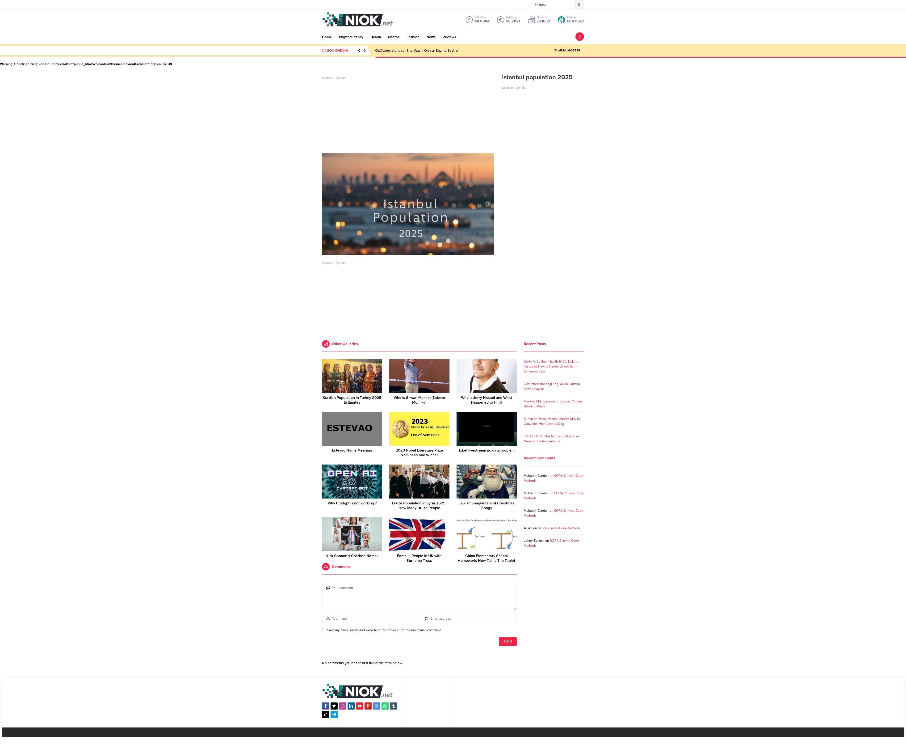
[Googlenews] (376, 706)
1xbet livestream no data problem (487, 450)
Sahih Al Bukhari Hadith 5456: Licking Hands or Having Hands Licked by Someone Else (551, 366)
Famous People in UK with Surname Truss (419, 558)
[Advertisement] (408, 115)
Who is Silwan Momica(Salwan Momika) (419, 400)
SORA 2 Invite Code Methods (559, 528)
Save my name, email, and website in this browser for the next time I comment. (384, 630)
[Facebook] (325, 706)
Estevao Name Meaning (352, 450)
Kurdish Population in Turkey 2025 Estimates (352, 400)
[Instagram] (342, 706)
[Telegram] (334, 714)
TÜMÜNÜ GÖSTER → (569, 50)
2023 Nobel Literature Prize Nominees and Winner (419, 452)
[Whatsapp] (385, 706)
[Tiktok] (325, 714)
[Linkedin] (351, 706)
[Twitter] (334, 706)
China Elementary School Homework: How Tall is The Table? (486, 558)
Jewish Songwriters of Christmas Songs (486, 505)
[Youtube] (359, 706)
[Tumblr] (393, 706)
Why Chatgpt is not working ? (352, 503)
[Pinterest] (368, 706)
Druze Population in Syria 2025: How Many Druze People (419, 505)
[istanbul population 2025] (408, 204)
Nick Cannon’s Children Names (352, 556)
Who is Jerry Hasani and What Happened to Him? (486, 400)
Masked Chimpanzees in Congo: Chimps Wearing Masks (419, 50)
